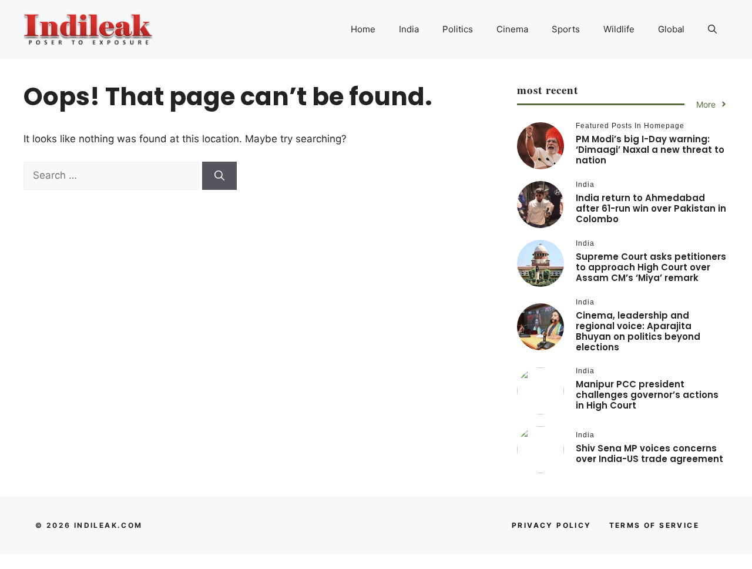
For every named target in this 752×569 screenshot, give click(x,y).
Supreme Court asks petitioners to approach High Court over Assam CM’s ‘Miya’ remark (651, 267)
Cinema (512, 29)
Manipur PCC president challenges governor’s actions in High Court (647, 394)
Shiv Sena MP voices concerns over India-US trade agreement (649, 453)
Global (671, 29)
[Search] (219, 176)
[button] (712, 29)
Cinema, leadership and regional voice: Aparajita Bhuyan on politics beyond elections (638, 331)
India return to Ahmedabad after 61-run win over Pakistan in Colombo (651, 208)
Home (363, 29)
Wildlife (618, 29)
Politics (457, 29)
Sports (566, 29)
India (409, 29)
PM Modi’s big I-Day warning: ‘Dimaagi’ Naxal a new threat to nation (650, 149)
